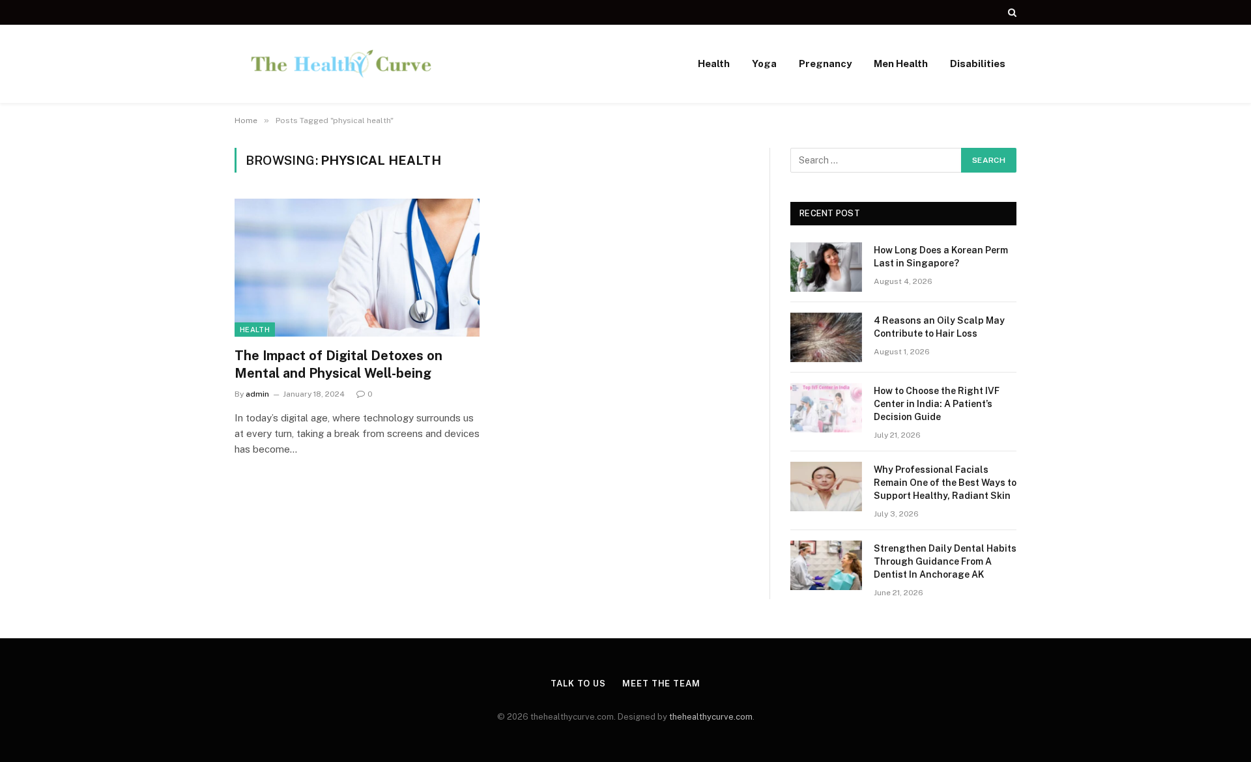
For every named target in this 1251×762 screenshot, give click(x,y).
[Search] (1010, 12)
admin (257, 394)
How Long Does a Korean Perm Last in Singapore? (941, 256)
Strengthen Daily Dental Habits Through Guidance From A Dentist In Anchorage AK (945, 561)
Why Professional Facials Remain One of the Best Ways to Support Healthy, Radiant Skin (945, 482)
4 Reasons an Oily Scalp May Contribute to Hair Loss (939, 327)
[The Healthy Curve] (341, 64)
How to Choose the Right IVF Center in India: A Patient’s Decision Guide (936, 404)
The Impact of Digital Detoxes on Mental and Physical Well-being (338, 364)
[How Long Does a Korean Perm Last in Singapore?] (826, 267)
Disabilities (977, 63)
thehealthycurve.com (711, 717)
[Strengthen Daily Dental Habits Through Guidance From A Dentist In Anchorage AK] (826, 565)
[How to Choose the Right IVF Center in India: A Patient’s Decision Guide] (826, 407)
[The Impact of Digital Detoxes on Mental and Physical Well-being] (357, 268)
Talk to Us (578, 683)
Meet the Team (661, 683)
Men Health (901, 63)
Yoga (764, 63)
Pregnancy (825, 63)
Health (714, 63)
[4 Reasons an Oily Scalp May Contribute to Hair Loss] (826, 337)
